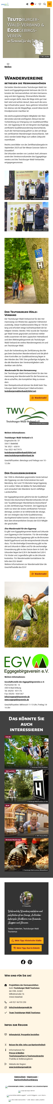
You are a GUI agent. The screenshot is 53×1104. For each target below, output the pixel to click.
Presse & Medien (16, 1053)
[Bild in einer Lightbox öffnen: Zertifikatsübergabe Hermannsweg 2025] (26, 216)
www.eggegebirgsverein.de (17, 700)
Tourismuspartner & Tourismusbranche (26, 1056)
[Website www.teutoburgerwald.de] (26, 1087)
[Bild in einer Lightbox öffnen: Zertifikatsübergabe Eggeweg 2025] (26, 185)
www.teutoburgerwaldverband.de (19, 455)
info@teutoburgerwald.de (20, 1007)
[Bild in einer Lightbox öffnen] (26, 271)
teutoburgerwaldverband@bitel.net (20, 391)
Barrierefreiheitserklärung (26, 1080)
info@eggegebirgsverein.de (17, 697)
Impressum (32, 1077)
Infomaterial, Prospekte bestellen (24, 1034)
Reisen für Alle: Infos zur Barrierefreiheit (27, 1045)
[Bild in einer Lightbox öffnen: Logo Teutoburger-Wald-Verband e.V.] (26, 415)
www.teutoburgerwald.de (20, 1067)
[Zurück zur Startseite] (5, 4)
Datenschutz (20, 1077)
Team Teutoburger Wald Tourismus (24, 1013)
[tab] (26, 886)
